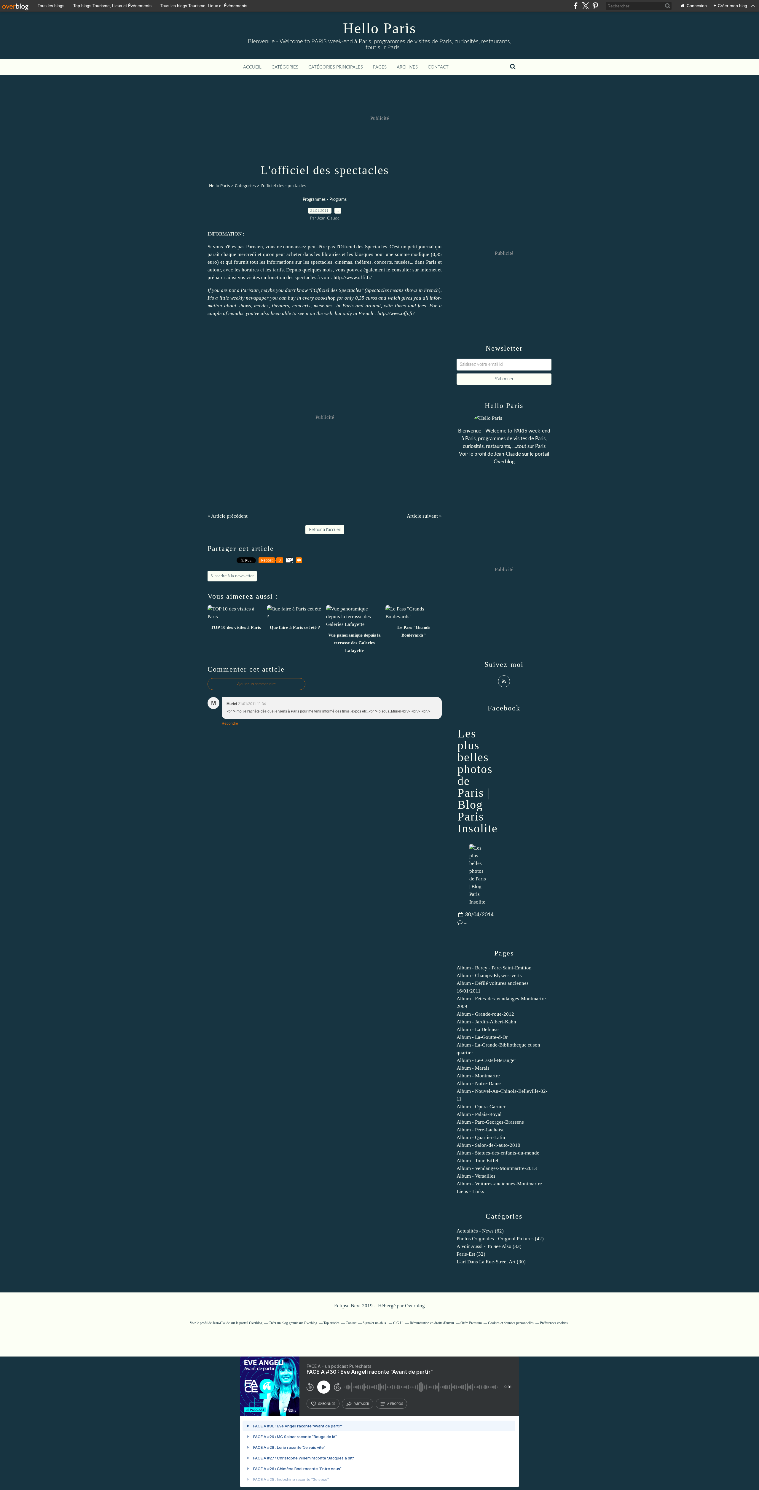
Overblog (415, 1305)
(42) (500, 1238)
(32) (471, 1254)
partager (361, 1403)
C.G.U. (398, 1323)
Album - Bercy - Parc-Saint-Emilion (494, 968)
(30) (491, 1262)
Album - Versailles (476, 1176)
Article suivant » (424, 516)
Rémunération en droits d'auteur (432, 1323)
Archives (407, 67)
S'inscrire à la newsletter (232, 576)
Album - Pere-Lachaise (481, 1130)
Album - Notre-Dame (479, 1083)
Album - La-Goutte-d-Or (482, 1037)
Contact (438, 67)
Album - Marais (473, 1068)
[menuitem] (252, 67)
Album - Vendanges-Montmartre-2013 (497, 1168)
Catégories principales (335, 67)
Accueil (252, 67)
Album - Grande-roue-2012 (485, 1014)
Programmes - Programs (325, 200)
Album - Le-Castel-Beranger (486, 1060)
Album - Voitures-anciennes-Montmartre (499, 1184)
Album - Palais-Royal (479, 1114)
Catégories (285, 67)
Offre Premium (471, 1323)
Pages (380, 67)
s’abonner (326, 1403)
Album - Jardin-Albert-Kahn (486, 1022)
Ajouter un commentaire (256, 684)
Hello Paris (379, 28)
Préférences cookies (554, 1323)
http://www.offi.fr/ (353, 277)
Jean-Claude (507, 454)
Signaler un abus (375, 1323)
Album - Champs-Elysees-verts (489, 975)
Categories (245, 185)
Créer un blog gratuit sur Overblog (293, 1323)
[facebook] (575, 5)
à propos (395, 1403)
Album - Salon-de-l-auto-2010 (488, 1145)
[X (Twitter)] (585, 5)
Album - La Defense (478, 1029)
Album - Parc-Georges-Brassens (490, 1122)
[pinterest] (595, 5)
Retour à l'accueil (325, 529)
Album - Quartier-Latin (481, 1137)
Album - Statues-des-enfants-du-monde (498, 1153)
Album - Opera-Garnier (481, 1106)
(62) (480, 1231)
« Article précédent (228, 516)
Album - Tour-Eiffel (477, 1160)
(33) (489, 1246)
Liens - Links (470, 1191)
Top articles (331, 1323)
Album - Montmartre (478, 1076)
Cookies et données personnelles (511, 1323)
